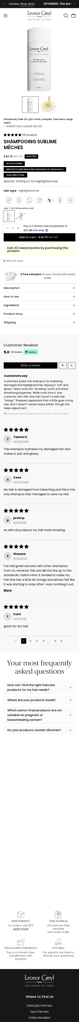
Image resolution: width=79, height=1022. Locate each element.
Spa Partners (39, 1012)
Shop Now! (22, 4)
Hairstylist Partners (39, 1005)
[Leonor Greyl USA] (39, 15)
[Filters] (63, 365)
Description (11, 288)
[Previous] (4, 3)
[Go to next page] (62, 641)
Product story (13, 314)
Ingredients (11, 305)
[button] (65, 15)
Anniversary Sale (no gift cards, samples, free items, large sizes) (38, 121)
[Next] (74, 3)
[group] (39, 4)
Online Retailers (39, 1018)
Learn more (20, 929)
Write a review (30, 365)
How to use (11, 296)
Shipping (10, 322)
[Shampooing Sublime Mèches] (30, 104)
